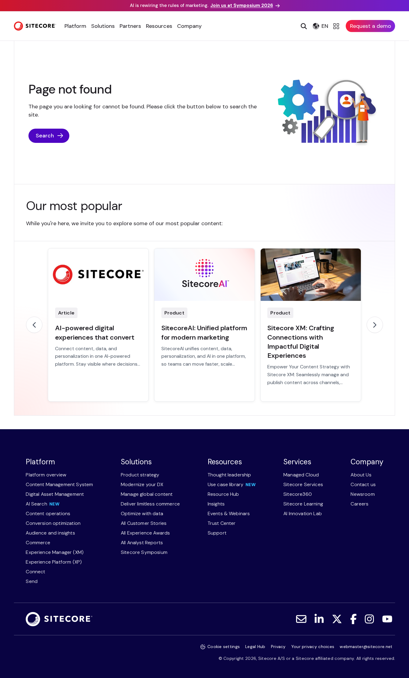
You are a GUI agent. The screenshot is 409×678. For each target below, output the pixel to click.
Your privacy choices (313, 646)
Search (45, 135)
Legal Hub (255, 646)
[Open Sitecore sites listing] (337, 26)
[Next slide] (375, 325)
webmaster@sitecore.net (366, 646)
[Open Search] (303, 26)
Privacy (278, 646)
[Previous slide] (34, 325)
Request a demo (370, 26)
